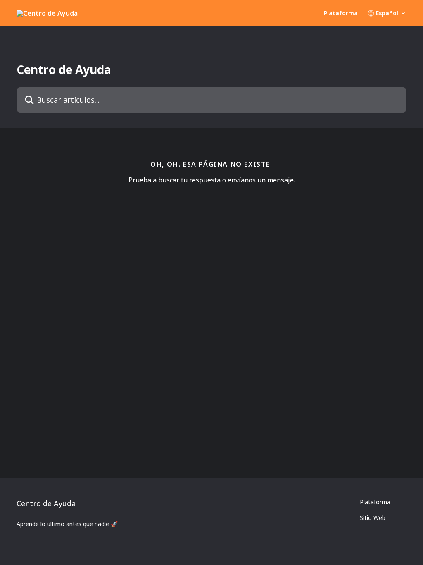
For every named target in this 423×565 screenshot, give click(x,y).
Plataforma (341, 13)
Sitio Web (372, 518)
